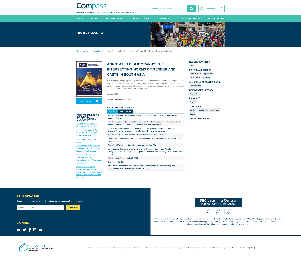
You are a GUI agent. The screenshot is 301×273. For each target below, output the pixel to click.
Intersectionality (202, 110)
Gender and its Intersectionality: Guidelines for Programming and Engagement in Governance (88, 148)
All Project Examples (92, 51)
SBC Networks (216, 18)
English (192, 102)
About (94, 18)
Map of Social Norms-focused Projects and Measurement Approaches (135, 135)
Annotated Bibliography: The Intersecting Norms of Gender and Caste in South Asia (88, 132)
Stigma (192, 114)
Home (79, 18)
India (191, 65)
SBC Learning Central (163, 219)
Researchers (206, 78)
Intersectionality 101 (116, 162)
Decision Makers (196, 74)
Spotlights (165, 18)
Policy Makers (195, 78)
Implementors (208, 74)
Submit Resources (190, 18)
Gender (192, 110)
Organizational (195, 94)
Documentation (195, 86)
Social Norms (215, 110)
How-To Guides (142, 18)
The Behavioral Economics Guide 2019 (123, 158)
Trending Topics (115, 18)
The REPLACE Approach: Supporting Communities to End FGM (132, 145)
